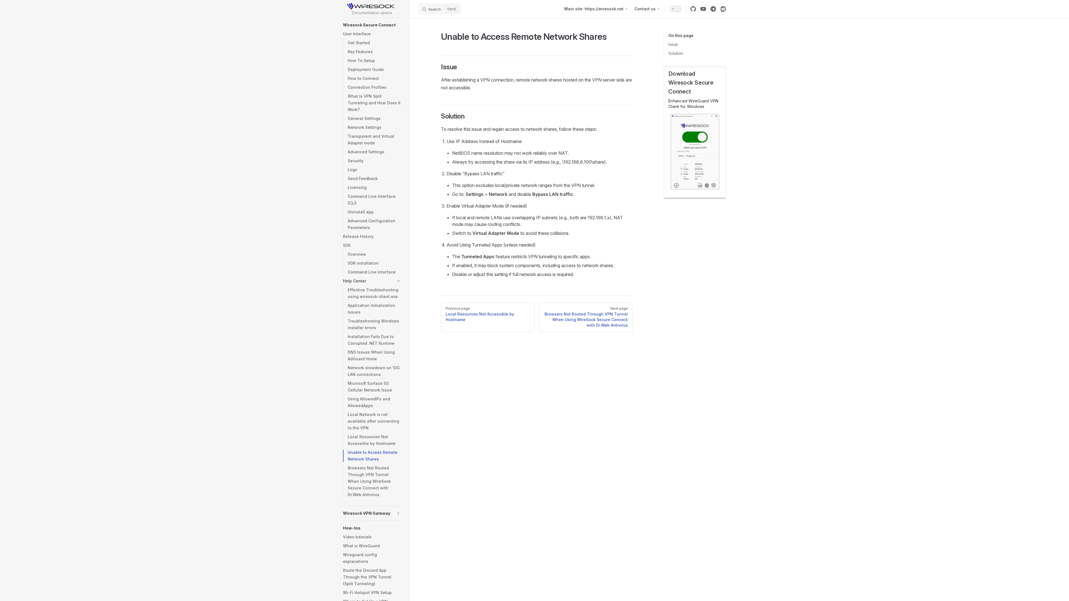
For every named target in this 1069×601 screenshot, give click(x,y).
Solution (675, 53)
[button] (372, 25)
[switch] (675, 9)
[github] (693, 9)
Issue (673, 44)
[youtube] (703, 9)
